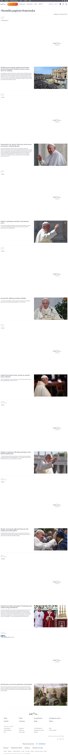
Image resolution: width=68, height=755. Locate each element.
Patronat (45, 751)
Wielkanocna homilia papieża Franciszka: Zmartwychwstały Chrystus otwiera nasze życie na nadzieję (15, 69)
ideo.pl (28, 753)
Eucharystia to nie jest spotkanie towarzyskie (16, 684)
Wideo (51, 721)
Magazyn (6, 0)
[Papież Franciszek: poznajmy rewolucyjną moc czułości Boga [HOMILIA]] (50, 616)
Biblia (2, 0)
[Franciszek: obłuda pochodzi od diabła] (50, 309)
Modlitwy (36, 732)
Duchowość (21, 728)
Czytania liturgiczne (38, 728)
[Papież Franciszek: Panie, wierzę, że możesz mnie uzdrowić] (50, 385)
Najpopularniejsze (63, 14)
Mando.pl (27, 748)
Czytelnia (22, 721)
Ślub (5, 732)
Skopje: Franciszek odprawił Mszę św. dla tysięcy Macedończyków (14, 529)
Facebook (62, 1)
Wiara (35, 4)
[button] (60, 4)
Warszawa (51, 4)
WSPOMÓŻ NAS (42, 744)
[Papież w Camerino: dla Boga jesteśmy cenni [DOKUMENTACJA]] (50, 462)
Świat (5, 718)
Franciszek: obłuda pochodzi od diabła (13, 298)
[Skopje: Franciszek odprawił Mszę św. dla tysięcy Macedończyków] (50, 539)
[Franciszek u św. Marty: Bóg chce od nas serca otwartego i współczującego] (50, 155)
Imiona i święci (22, 732)
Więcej (40, 4)
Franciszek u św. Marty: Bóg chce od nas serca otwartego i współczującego (16, 145)
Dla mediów (27, 751)
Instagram (66, 1)
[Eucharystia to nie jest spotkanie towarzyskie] (50, 695)
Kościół (2, 18)
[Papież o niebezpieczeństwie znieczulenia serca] (50, 232)
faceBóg (25, 0)
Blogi (21, 0)
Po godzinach (38, 718)
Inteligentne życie (54, 718)
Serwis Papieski (4, 402)
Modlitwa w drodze (14, 0)
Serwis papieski (7, 728)
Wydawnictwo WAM (16, 748)
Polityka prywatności (16, 751)
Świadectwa (21, 730)
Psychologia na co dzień (39, 730)
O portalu (5, 751)
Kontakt (22, 751)
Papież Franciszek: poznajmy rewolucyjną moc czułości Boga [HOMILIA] (16, 606)
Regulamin (10, 751)
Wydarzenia (22, 4)
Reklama (32, 751)
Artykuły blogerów (7, 730)
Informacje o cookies (39, 751)
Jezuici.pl (5, 748)
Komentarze (30, 4)
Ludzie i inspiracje (52, 730)
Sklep (30, 0)
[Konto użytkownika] (66, 4)
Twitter (64, 1)
